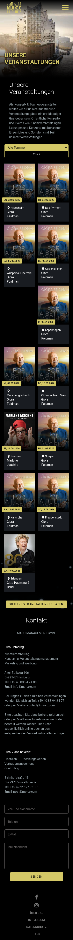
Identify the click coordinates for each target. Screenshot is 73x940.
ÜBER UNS (36, 913)
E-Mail (12, 834)
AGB (37, 934)
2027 (36, 154)
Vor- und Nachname (21, 809)
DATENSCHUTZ (36, 927)
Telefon (13, 822)
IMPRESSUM (36, 920)
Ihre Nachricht (17, 847)
